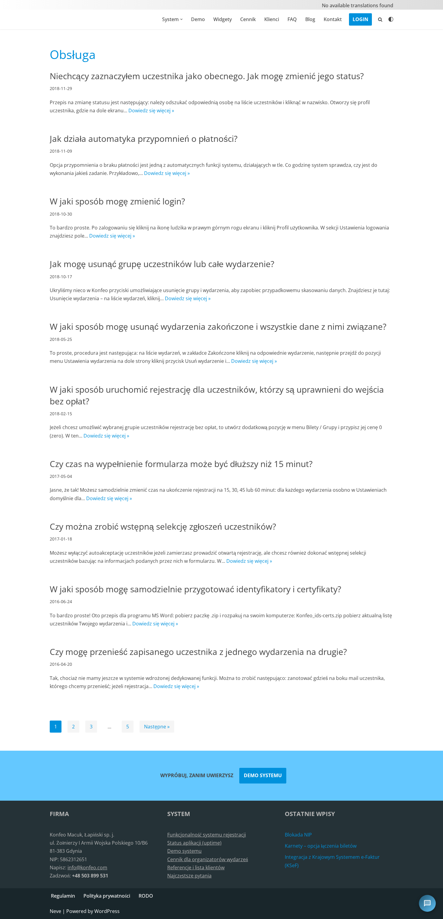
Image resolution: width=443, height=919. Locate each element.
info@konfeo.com (87, 867)
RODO (146, 896)
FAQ (292, 19)
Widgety (222, 19)
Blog (310, 19)
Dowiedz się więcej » (151, 110)
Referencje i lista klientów (196, 867)
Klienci (271, 19)
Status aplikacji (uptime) (194, 843)
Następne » (157, 726)
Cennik (248, 19)
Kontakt (333, 19)
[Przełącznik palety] (390, 19)
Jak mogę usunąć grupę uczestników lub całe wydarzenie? (162, 263)
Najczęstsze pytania (189, 875)
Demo (198, 19)
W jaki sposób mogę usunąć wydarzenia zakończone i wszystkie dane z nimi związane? (218, 326)
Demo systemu (263, 775)
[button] (181, 19)
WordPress (107, 911)
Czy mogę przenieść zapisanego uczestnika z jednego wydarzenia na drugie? (198, 651)
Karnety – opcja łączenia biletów (321, 846)
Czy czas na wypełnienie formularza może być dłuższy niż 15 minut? (181, 463)
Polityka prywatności (106, 896)
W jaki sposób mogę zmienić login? (117, 201)
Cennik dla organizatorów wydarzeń (207, 859)
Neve (55, 911)
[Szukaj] (380, 19)
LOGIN (360, 19)
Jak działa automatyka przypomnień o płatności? (143, 138)
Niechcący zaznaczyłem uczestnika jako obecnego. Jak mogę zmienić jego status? (207, 76)
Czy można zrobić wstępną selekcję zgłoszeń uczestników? (163, 526)
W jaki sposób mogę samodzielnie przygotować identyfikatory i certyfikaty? (195, 589)
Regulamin (63, 896)
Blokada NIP (298, 834)
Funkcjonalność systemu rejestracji (206, 834)
